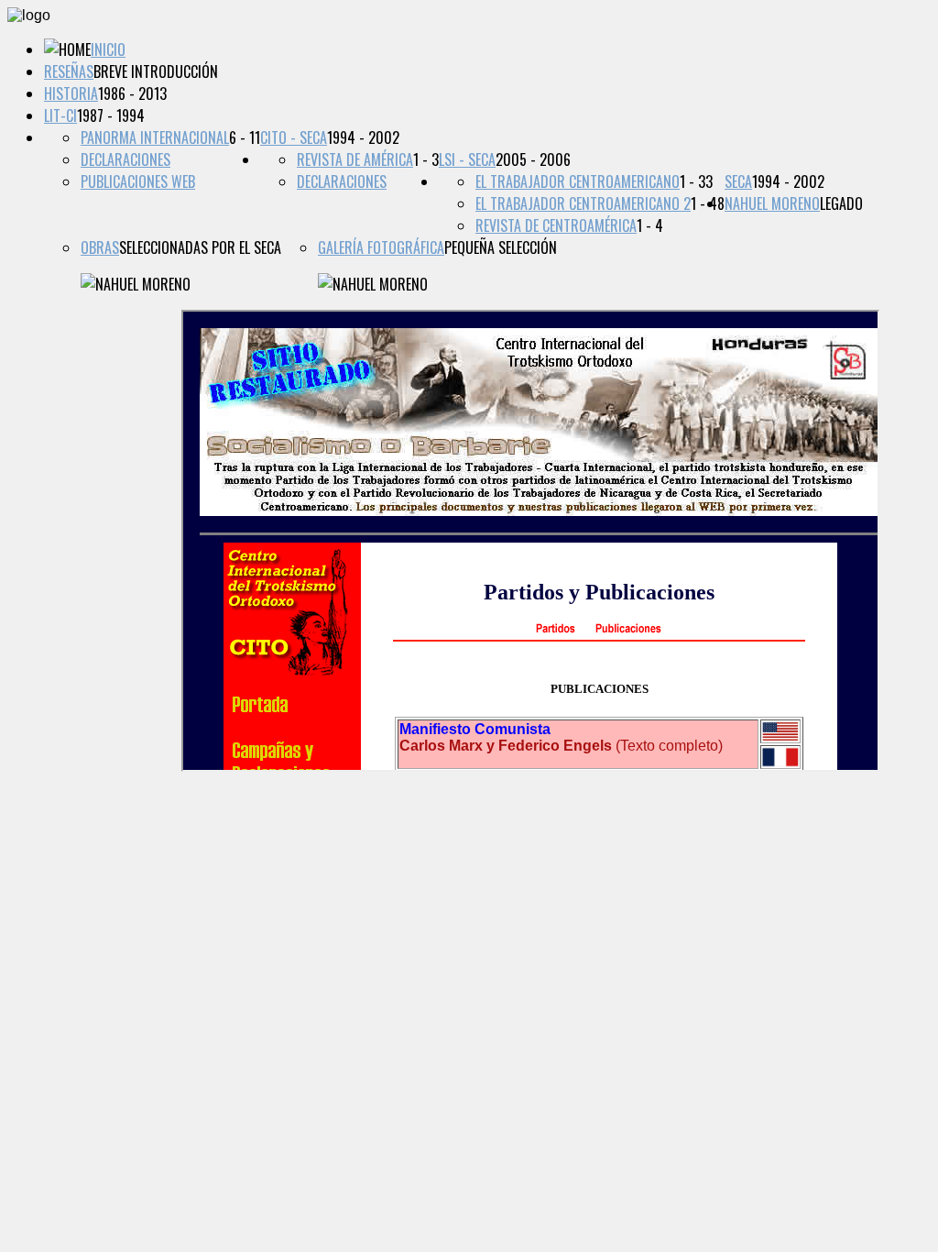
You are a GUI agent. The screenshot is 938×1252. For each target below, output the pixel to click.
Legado (841, 203)
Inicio (108, 49)
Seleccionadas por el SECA (200, 247)
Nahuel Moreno (772, 203)
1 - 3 (426, 159)
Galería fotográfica (381, 247)
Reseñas (68, 71)
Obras (100, 247)
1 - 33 (696, 181)
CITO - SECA (293, 137)
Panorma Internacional (155, 137)
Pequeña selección (500, 247)
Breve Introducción (155, 71)
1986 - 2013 (132, 93)
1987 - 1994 (111, 115)
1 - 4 (650, 225)
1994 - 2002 (363, 137)
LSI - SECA (467, 159)
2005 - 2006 (533, 159)
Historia (71, 93)
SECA (738, 181)
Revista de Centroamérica (556, 225)
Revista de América (355, 159)
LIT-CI (60, 115)
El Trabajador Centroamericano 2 (583, 203)
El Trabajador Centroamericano (577, 181)
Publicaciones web (138, 181)
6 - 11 (244, 137)
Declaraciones (125, 159)
